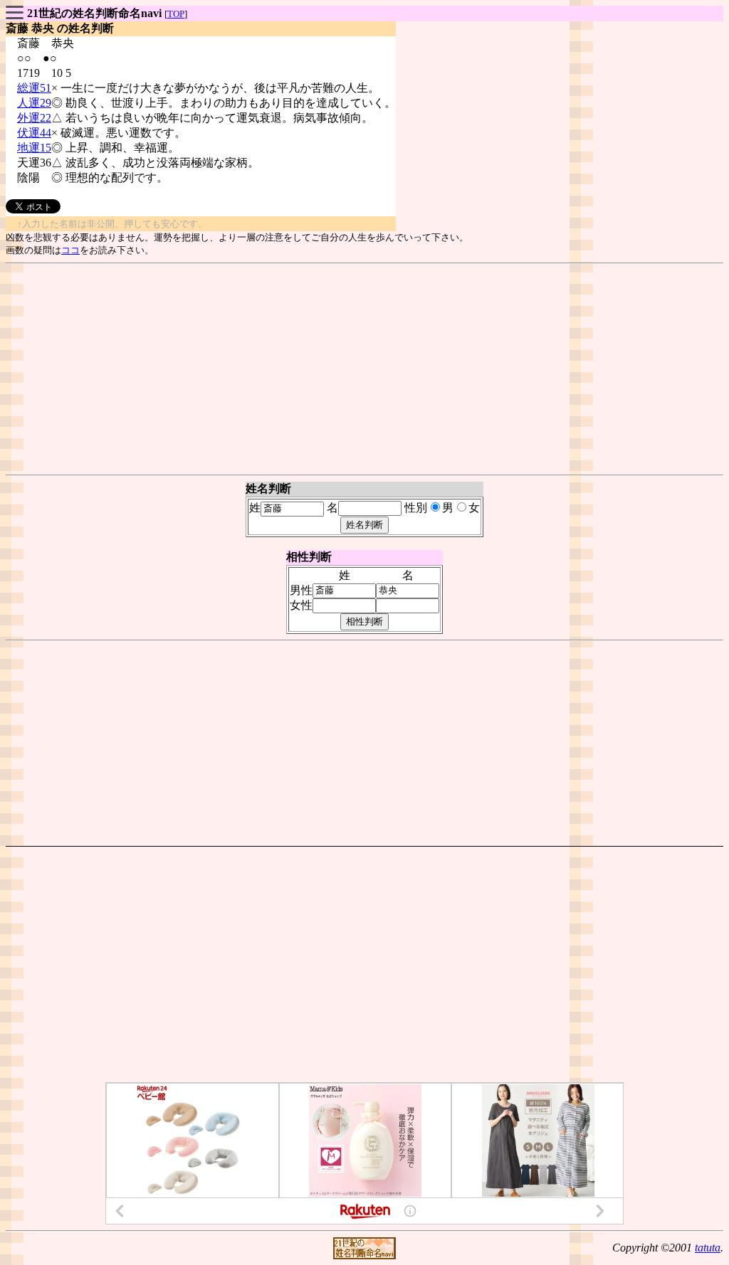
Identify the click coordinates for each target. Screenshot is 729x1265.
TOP (175, 14)
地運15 (34, 148)
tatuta (707, 1248)
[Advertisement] (364, 369)
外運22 (34, 118)
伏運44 (34, 133)
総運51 (34, 88)
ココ (70, 250)
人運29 (34, 103)
